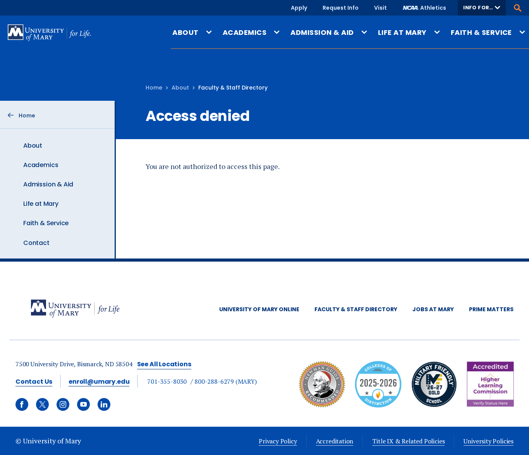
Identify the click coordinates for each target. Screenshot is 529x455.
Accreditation (335, 441)
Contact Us (33, 381)
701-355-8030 (167, 381)
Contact (36, 242)
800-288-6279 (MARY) (225, 381)
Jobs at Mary (433, 309)
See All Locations (164, 364)
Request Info (341, 8)
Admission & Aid (48, 184)
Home (154, 87)
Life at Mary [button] (402, 32)
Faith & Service (46, 223)
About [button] (185, 32)
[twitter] (42, 404)
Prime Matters (491, 309)
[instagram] (63, 404)
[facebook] (21, 404)
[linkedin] (104, 404)
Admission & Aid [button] (322, 32)
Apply (299, 8)
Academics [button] (244, 32)
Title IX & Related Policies (408, 441)
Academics (40, 164)
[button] (482, 8)
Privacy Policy (278, 441)
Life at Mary (40, 203)
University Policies (489, 441)
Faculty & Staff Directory (355, 309)
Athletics (433, 8)
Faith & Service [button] (481, 32)
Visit (380, 8)
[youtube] (83, 404)
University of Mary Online (259, 309)
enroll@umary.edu (99, 381)
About (32, 145)
